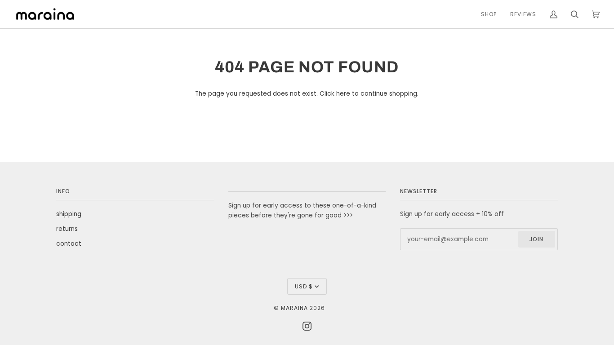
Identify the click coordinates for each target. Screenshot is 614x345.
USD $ (304, 286)
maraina (294, 308)
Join (536, 239)
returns (67, 229)
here (343, 93)
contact (68, 243)
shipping (68, 214)
